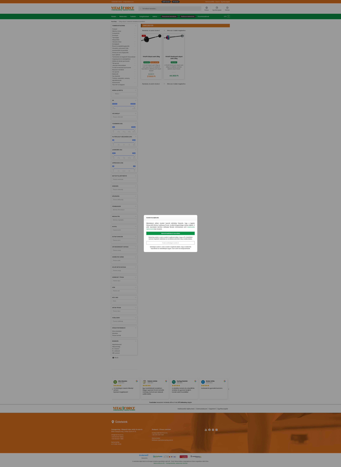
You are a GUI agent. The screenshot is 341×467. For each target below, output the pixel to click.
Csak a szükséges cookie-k (170, 243)
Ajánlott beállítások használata (170, 233)
